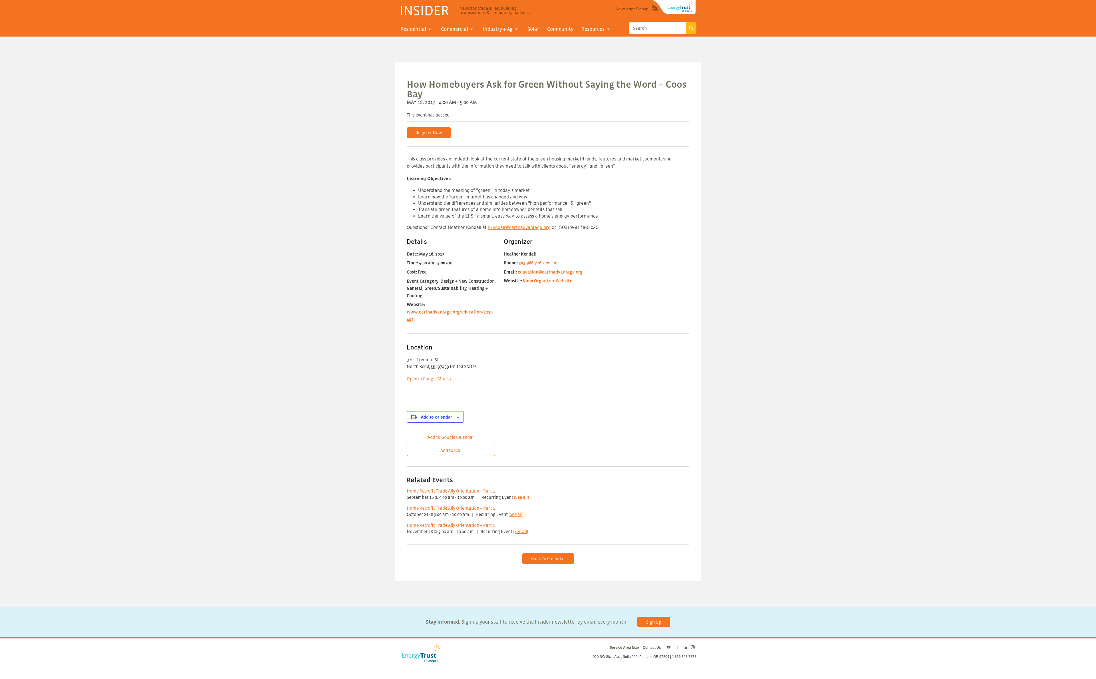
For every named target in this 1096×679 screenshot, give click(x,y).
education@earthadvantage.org (550, 271)
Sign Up (653, 621)
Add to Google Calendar (451, 437)
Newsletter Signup (632, 9)
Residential (413, 29)
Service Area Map (624, 648)
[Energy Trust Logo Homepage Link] (420, 660)
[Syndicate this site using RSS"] (655, 12)
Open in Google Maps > (429, 378)
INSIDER (424, 10)
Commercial (454, 29)
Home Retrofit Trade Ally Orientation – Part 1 (451, 490)
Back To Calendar (548, 558)
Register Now (429, 132)
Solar (533, 29)
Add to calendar (436, 417)
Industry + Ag (498, 29)
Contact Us (652, 648)
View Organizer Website (548, 280)
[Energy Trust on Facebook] (678, 648)
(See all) (521, 497)
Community (560, 29)
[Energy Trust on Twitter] (669, 648)
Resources (593, 29)
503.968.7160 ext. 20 (538, 262)
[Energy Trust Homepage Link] (680, 6)
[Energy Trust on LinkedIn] (685, 648)
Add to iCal (451, 450)
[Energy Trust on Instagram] (693, 648)
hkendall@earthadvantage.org (519, 227)
